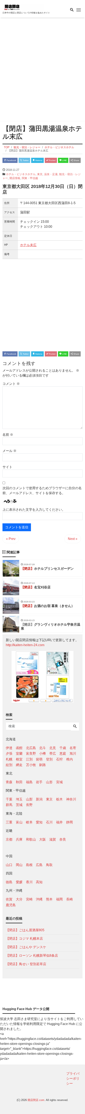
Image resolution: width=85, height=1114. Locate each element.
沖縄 (39, 899)
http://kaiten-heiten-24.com (25, 645)
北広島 (31, 748)
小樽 (42, 753)
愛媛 (19, 882)
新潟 (39, 799)
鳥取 (49, 865)
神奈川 (71, 799)
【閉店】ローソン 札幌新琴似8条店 (32, 955)
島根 (29, 865)
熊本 (49, 899)
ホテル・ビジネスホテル (20, 174)
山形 (49, 782)
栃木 (59, 799)
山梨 (29, 799)
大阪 (42, 839)
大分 (19, 899)
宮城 (59, 782)
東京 (39, 174)
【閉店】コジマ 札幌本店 (24, 938)
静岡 (69, 822)
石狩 (59, 759)
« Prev (10, 539)
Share (76, 160)
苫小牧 (31, 765)
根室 (19, 759)
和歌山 (31, 839)
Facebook (11, 160)
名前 (7, 434)
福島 (29, 782)
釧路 (42, 765)
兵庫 (19, 839)
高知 (39, 882)
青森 (9, 782)
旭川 (73, 753)
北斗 (42, 748)
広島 (39, 865)
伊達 (9, 748)
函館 (19, 748)
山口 (9, 865)
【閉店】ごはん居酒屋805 (25, 930)
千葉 (9, 799)
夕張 (9, 753)
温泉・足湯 (51, 174)
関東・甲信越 (30, 178)
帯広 (52, 753)
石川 (49, 822)
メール (9, 451)
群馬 (9, 805)
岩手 (39, 782)
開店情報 (14, 178)
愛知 (39, 822)
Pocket (51, 160)
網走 (19, 765)
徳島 (9, 882)
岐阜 (29, 822)
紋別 (9, 765)
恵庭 (62, 753)
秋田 (19, 782)
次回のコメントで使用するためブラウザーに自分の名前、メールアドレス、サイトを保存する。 (42, 490)
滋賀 (52, 839)
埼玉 (19, 799)
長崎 (69, 899)
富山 (19, 822)
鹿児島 (11, 905)
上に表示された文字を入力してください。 (33, 509)
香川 (29, 882)
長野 (29, 805)
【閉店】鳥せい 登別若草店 (26, 964)
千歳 (62, 748)
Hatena (38, 160)
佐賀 (9, 899)
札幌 (9, 759)
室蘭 (19, 753)
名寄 (73, 748)
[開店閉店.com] (23, 7)
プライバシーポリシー (72, 1078)
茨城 (19, 805)
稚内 (69, 759)
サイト (7, 467)
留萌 (39, 759)
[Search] (75, 727)
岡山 (19, 865)
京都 (9, 839)
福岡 (59, 899)
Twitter (25, 160)
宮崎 (29, 899)
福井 (59, 822)
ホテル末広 (28, 245)
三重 (9, 822)
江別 (29, 759)
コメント (11, 383)
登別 (49, 759)
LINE (64, 160)
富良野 (31, 753)
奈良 (62, 839)
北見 (52, 748)
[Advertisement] (42, 70)
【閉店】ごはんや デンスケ (26, 947)
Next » (72, 539)
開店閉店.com (36, 1100)
